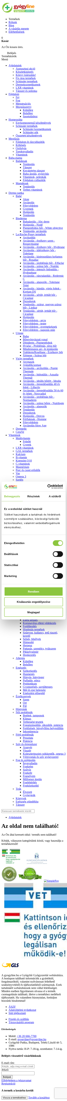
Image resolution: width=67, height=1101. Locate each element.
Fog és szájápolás (25, 760)
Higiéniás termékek (34, 629)
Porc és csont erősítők (28, 470)
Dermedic (21, 428)
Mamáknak (22, 183)
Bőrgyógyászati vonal (35, 339)
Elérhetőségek (16, 31)
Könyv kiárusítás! (26, 74)
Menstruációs (23, 103)
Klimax (27, 718)
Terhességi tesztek (33, 721)
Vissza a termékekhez (14, 1097)
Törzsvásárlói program (21, 1022)
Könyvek (21, 798)
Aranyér (27, 747)
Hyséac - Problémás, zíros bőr (40, 345)
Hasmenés (28, 674)
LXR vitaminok (25, 87)
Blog (11, 25)
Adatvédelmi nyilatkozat (22, 1009)
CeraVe (20, 431)
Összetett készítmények (29, 135)
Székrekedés (30, 670)
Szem (26, 699)
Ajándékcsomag (32, 364)
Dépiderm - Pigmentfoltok (37, 342)
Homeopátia (15, 119)
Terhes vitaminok (32, 189)
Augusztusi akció (25, 68)
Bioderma (21, 218)
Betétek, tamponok (33, 715)
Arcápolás (28, 202)
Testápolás (29, 164)
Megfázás (14, 138)
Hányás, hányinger (33, 677)
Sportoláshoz (30, 116)
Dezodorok (29, 301)
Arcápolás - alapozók (35, 406)
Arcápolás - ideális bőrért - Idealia (42, 380)
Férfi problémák (25, 734)
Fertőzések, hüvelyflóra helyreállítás (43, 728)
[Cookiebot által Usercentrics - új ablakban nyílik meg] (48, 486)
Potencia (28, 740)
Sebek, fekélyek (32, 639)
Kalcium (20, 454)
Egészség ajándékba (27, 801)
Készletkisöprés (24, 71)
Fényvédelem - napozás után (39, 329)
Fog (18, 100)
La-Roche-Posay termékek (31, 234)
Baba (26, 336)
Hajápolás (28, 212)
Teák (18, 788)
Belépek (7, 1077)
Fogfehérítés (30, 782)
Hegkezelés (29, 654)
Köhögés (21, 145)
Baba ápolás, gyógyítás (36, 173)
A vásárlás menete (19, 28)
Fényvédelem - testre (34, 323)
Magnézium (22, 466)
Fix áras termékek (26, 78)
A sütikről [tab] (55, 496)
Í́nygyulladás (30, 763)
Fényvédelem (30, 205)
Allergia (20, 658)
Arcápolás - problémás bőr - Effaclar (43, 262)
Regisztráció (8, 1083)
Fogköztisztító (31, 785)
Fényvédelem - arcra (34, 320)
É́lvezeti (27, 791)
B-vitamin (21, 457)
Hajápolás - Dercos (33, 415)
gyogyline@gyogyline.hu (32, 1039)
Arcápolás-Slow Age (34, 425)
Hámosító (28, 642)
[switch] (58, 554)
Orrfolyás (21, 148)
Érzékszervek (23, 696)
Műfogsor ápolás (32, 779)
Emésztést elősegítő (34, 693)
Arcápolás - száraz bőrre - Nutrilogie (43, 403)
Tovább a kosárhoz (39, 1097)
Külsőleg (28, 661)
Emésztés (21, 667)
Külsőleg (28, 110)
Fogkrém (28, 766)
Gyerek (27, 444)
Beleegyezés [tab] (12, 496)
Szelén (19, 479)
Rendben (33, 591)
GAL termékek (24, 451)
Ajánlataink (15, 65)
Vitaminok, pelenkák (34, 176)
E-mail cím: (7, 1062)
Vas (18, 473)
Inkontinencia (30, 731)
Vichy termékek (25, 358)
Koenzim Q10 (24, 460)
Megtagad (33, 612)
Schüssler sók (30, 132)
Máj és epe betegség (34, 690)
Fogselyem (29, 776)
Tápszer (27, 167)
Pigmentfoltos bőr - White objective (43, 227)
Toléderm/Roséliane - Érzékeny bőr (43, 352)
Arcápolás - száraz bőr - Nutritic (41, 266)
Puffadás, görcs (31, 680)
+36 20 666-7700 (26, 1036)
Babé (19, 196)
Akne (26, 199)
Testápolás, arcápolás (35, 231)
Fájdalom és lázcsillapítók (30, 141)
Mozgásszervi (23, 106)
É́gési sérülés (30, 619)
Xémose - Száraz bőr (34, 355)
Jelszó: (5, 1069)
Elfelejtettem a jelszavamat (16, 1080)
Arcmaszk (28, 361)
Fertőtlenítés (30, 626)
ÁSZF (12, 1006)
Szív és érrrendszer (26, 744)
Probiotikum (30, 683)
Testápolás (29, 215)
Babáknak (21, 161)
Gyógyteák (29, 795)
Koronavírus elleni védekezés (39, 623)
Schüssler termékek (27, 81)
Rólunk (13, 22)
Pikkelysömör (30, 651)
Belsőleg (28, 113)
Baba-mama (15, 157)
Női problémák (24, 712)
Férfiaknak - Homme (34, 419)
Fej (17, 97)
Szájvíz (27, 769)
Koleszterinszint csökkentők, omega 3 (44, 753)
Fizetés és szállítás (19, 1019)
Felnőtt (27, 441)
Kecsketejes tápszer (34, 170)
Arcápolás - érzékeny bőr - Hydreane (44, 247)
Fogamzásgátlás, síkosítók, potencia (43, 725)
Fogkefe (27, 772)
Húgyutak (21, 709)
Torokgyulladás (24, 151)
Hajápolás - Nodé (33, 224)
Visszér (27, 750)
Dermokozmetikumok (28, 84)
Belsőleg (28, 664)
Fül (25, 705)
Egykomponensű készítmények (33, 122)
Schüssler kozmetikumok (37, 129)
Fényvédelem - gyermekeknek (40, 326)
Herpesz (27, 645)
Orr (25, 702)
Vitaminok (22, 154)
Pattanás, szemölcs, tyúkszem (39, 648)
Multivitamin (23, 438)
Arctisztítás (29, 237)
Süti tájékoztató (17, 1013)
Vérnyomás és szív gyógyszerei (40, 756)
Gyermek (28, 208)
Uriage (19, 333)
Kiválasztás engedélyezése (33, 601)
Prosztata (28, 737)
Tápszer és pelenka (26, 90)
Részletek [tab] (33, 496)
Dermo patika (16, 192)
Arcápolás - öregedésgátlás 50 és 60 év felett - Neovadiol (43, 392)
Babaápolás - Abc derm (36, 221)
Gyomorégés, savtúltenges (38, 686)
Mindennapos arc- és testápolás (40, 349)
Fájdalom (14, 94)
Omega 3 (21, 476)
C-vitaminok (23, 463)
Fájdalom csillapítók (34, 180)
